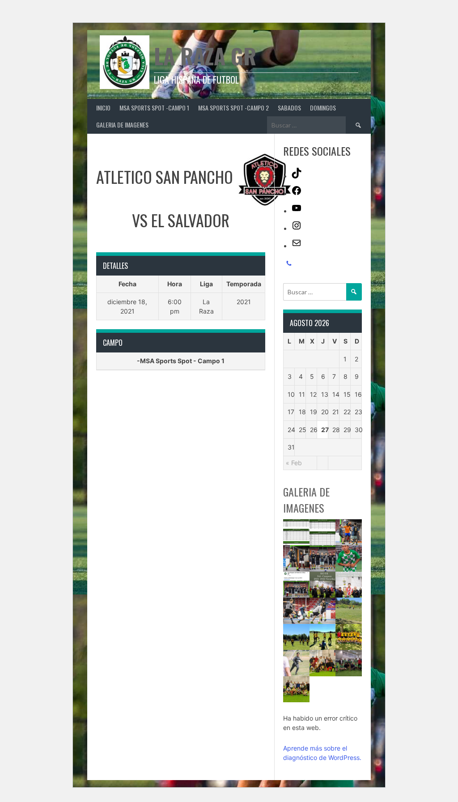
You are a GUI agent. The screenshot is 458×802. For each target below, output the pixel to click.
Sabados (289, 107)
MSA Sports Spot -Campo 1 (154, 107)
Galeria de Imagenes (122, 124)
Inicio (103, 107)
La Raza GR (205, 56)
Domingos (323, 107)
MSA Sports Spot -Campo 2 (233, 107)
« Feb (294, 463)
